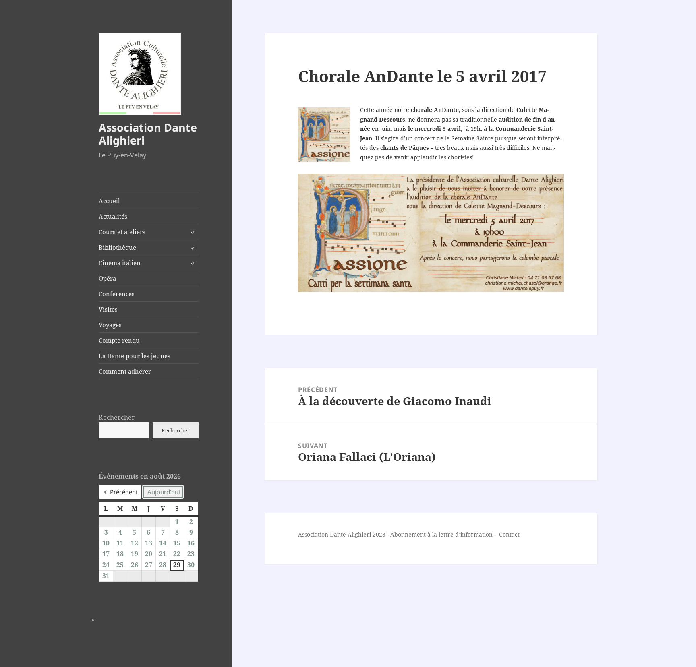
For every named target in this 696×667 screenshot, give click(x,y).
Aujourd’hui (163, 492)
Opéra (107, 278)
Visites (108, 309)
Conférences (117, 294)
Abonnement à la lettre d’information (441, 534)
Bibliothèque (117, 247)
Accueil (109, 201)
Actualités (113, 216)
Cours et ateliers (122, 232)
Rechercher (117, 417)
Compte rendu (119, 340)
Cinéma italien (120, 263)
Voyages (110, 325)
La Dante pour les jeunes (134, 356)
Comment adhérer (125, 371)
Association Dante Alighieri (148, 134)
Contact (509, 534)
